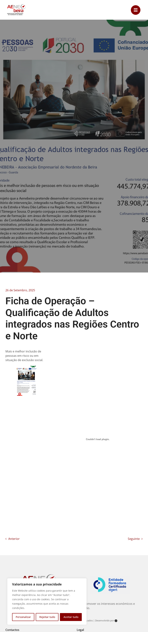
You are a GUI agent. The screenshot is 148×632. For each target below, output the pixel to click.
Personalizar (23, 617)
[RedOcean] (116, 621)
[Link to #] (135, 10)
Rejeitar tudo (47, 617)
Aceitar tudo (71, 617)
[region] (47, 601)
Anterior (14, 539)
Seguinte (134, 539)
